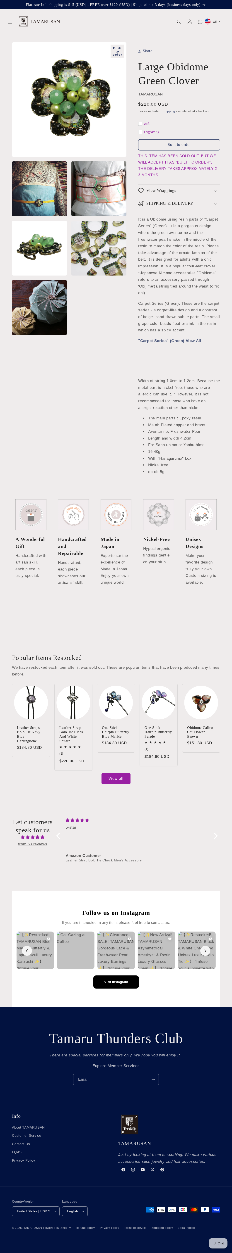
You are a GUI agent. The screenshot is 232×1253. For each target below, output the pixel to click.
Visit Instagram (116, 982)
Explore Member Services (116, 1066)
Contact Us (21, 1144)
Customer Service (26, 1135)
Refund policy (85, 1228)
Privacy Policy (23, 1160)
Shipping (168, 111)
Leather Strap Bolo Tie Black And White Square (71, 734)
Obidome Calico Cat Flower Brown (200, 731)
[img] (33, 837)
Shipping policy (162, 1228)
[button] (10, 22)
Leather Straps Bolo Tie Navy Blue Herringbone (28, 734)
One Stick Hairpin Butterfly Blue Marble (115, 731)
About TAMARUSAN (28, 1127)
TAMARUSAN (33, 1228)
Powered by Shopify (57, 1228)
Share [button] (147, 51)
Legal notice (186, 1228)
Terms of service (135, 1228)
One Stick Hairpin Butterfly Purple (158, 731)
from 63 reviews (32, 844)
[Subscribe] (153, 1079)
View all (116, 778)
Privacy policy (109, 1228)
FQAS (17, 1152)
